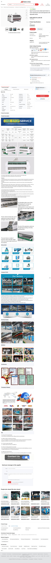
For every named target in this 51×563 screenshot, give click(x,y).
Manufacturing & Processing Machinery (9, 7)
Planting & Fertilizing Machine (25, 539)
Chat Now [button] (40, 29)
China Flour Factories (5, 546)
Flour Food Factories (13, 546)
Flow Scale (27, 529)
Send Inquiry (32, 29)
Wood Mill (20, 546)
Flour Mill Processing (42, 546)
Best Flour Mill (11, 548)
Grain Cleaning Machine (44, 539)
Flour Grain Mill (4, 548)
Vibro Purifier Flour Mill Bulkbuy (32, 548)
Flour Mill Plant (15, 529)
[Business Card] (48, 91)
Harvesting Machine (5, 539)
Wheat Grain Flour (34, 546)
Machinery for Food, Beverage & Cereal (20, 7)
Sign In (31, 82)
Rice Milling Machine (5, 541)
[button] (31, 89)
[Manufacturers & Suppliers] (26, 2)
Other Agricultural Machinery (14, 539)
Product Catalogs (15, 525)
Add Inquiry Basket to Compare (14, 32)
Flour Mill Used (17, 548)
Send (9, 482)
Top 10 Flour (23, 548)
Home (2, 7)
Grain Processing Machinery (30, 7)
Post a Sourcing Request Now (13, 483)
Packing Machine (3, 529)
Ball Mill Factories (26, 546)
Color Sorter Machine (35, 539)
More (2, 550)
